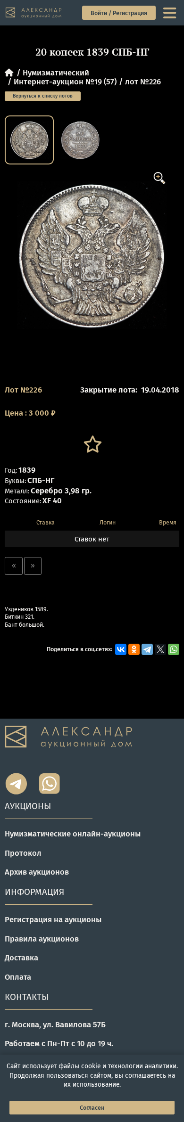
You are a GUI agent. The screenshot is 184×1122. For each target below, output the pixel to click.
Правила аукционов (42, 938)
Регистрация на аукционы (53, 919)
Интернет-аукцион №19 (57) (65, 81)
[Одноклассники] (134, 649)
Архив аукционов (37, 871)
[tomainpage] (34, 13)
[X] (160, 649)
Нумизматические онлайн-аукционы (73, 833)
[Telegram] (147, 649)
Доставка (21, 957)
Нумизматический (56, 72)
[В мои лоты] (92, 444)
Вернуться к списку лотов (43, 96)
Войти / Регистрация (119, 12)
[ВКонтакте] (120, 649)
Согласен (92, 1107)
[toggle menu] (170, 12)
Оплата (18, 977)
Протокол (23, 853)
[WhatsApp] (173, 649)
